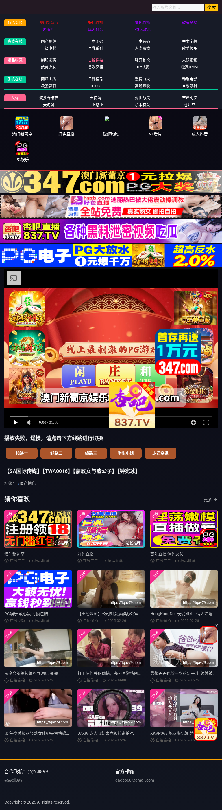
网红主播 (48, 79)
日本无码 (95, 41)
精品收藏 (15, 60)
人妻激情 (142, 48)
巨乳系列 (95, 48)
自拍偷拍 (95, 60)
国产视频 (48, 41)
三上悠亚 (95, 104)
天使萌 (95, 98)
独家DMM (189, 67)
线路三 (91, 453)
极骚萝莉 (48, 86)
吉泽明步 (189, 98)
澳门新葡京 (14, 553)
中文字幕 (189, 41)
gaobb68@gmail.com (134, 780)
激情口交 (142, 79)
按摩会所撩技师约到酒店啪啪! (31, 673)
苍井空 (189, 104)
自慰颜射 (189, 86)
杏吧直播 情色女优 (167, 553)
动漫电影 (189, 79)
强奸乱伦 (142, 60)
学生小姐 (126, 453)
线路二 (56, 453)
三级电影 (48, 48)
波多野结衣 (48, 98)
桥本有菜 (142, 104)
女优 (15, 98)
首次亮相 (95, 67)
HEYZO (95, 86)
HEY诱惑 (142, 67)
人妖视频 (189, 60)
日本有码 (142, 41)
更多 (208, 499)
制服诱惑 (48, 60)
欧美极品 (189, 48)
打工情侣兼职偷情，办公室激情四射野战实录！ (119, 673)
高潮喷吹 (142, 86)
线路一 (22, 453)
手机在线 (15, 79)
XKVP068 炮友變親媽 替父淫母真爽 (182, 733)
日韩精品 (95, 79)
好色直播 (85, 553)
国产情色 (28, 483)
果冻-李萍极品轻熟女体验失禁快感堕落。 (41, 733)
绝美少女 (48, 67)
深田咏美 (142, 98)
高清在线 (15, 41)
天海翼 (48, 104)
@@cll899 (13, 780)
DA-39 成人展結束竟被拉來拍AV (106, 733)
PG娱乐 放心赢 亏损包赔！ (28, 613)
